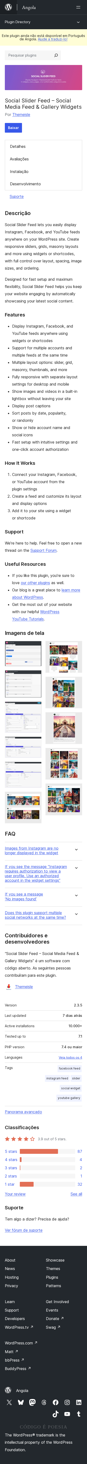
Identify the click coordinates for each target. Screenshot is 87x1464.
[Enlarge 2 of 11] (35, 676)
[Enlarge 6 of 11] (35, 798)
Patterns (53, 1285)
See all (76, 1193)
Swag (53, 1327)
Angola (22, 1390)
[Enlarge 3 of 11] (35, 708)
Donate (55, 1318)
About (10, 1260)
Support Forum (43, 550)
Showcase (55, 1260)
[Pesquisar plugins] (56, 55)
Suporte (17, 196)
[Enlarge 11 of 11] (75, 790)
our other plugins (35, 582)
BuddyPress (18, 1368)
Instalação (19, 171)
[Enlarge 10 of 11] (75, 754)
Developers (15, 1318)
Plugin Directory (17, 22)
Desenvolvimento (25, 183)
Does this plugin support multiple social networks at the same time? (35, 915)
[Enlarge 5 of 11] (35, 768)
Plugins (52, 1277)
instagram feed (57, 1078)
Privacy (11, 1285)
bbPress (14, 1360)
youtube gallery (69, 1098)
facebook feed (69, 1068)
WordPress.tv (19, 1327)
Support (12, 1310)
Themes (53, 1268)
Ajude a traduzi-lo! (52, 39)
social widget (70, 1088)
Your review (15, 1193)
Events (52, 1310)
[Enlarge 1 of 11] (35, 647)
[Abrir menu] (79, 7)
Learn (10, 1301)
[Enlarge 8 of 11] (75, 683)
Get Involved (57, 1301)
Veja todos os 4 (70, 1057)
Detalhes (18, 146)
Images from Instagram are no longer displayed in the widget (31, 850)
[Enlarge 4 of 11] (35, 743)
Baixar (13, 128)
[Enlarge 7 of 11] (75, 647)
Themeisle (21, 114)
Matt (11, 1351)
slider (76, 1078)
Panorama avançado (23, 1111)
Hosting (12, 1277)
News (10, 1268)
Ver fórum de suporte (24, 1230)
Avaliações (19, 159)
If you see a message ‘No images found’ (24, 896)
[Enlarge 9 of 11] (75, 718)
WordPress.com (21, 1343)
